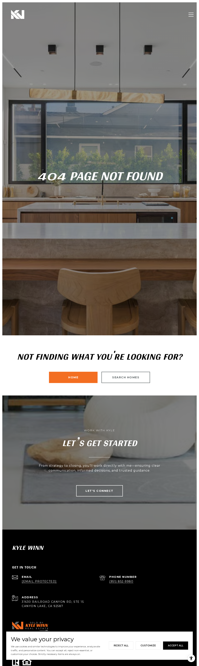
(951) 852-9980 (121, 581)
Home (73, 377)
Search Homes (125, 377)
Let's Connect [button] (99, 491)
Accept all (175, 645)
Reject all (121, 645)
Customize (148, 645)
